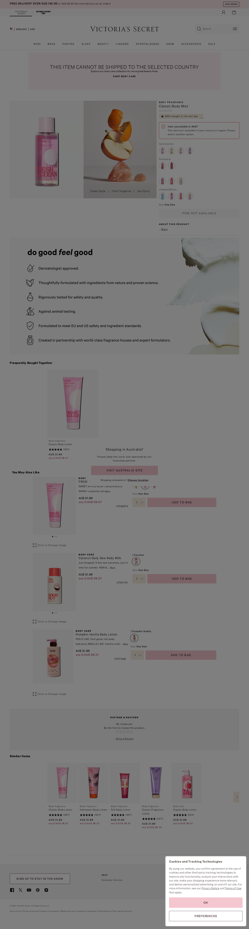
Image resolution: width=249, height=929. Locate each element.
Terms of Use (233, 888)
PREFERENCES (206, 916)
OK (205, 902)
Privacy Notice (210, 888)
